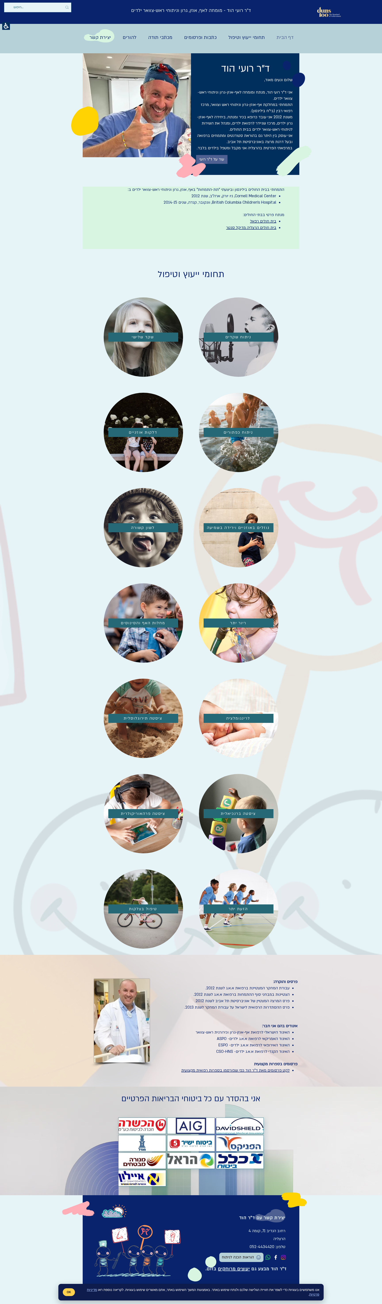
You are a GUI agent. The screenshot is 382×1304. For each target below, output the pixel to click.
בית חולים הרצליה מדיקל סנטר (251, 227)
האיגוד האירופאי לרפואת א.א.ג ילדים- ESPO (254, 1045)
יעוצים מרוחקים (234, 1269)
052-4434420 (262, 1246)
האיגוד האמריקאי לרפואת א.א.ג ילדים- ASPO (253, 1038)
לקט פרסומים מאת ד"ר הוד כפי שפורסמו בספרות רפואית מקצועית (235, 1070)
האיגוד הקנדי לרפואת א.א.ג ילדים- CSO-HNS (253, 1051)
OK (69, 1292)
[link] (268, 1257)
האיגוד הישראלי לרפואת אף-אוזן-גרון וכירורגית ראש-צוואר (243, 1032)
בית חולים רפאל (263, 221)
